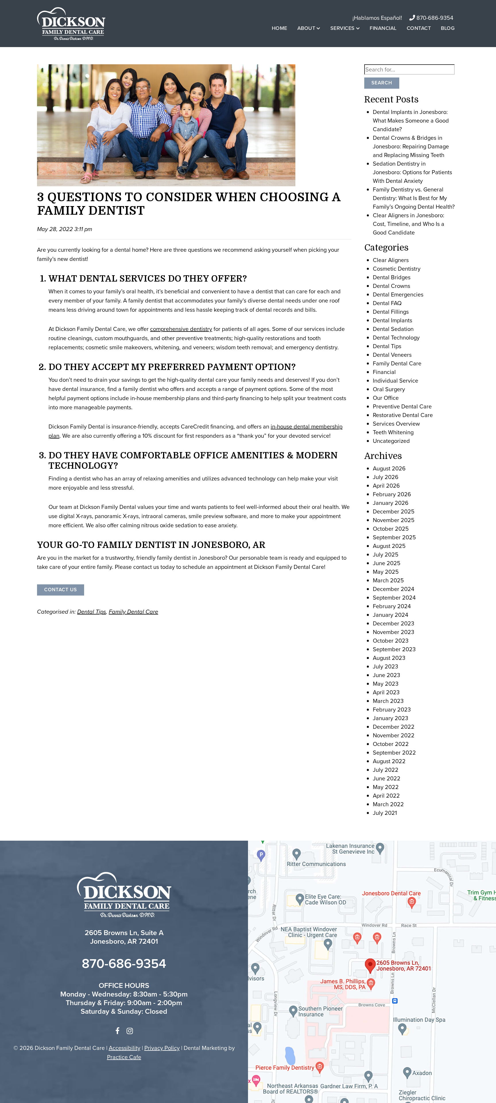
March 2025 (388, 580)
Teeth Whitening (393, 432)
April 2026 (386, 485)
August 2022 (389, 761)
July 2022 (385, 769)
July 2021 (385, 813)
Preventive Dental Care (402, 406)
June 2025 (386, 563)
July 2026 (385, 477)
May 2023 (385, 683)
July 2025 (385, 554)
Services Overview (396, 423)
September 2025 (394, 537)
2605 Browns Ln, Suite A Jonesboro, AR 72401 (124, 937)
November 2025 (393, 520)
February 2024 (392, 606)
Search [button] (381, 82)
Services (342, 28)
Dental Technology (396, 337)
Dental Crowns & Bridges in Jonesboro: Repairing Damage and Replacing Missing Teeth (411, 146)
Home (279, 28)
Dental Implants (392, 320)
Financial (383, 28)
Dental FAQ (387, 303)
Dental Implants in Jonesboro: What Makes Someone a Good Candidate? (411, 120)
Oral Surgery (389, 389)
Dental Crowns (391, 286)
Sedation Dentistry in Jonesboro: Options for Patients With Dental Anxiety (412, 172)
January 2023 (390, 718)
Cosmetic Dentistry (397, 268)
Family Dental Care (133, 611)
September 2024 (394, 597)
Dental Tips (91, 611)
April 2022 (386, 795)
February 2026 (392, 494)
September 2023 (394, 649)
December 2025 (393, 511)
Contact (419, 28)
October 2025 (391, 528)
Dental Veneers (392, 354)
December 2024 (393, 589)
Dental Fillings (391, 311)
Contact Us (60, 589)
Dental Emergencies (398, 294)
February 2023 (392, 709)
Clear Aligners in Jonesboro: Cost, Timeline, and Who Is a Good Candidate (408, 224)
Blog (448, 28)
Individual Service (395, 380)
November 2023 (393, 632)
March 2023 (388, 701)
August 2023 (389, 658)
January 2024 (390, 614)
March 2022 (388, 804)
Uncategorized (391, 441)
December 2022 (393, 726)
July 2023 (385, 666)
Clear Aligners (391, 260)
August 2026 (389, 468)
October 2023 (390, 640)
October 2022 (391, 744)
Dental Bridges (391, 277)
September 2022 (394, 752)
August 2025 (389, 546)
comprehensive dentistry (181, 329)
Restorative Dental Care (403, 415)
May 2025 (386, 571)
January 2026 (390, 503)
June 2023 (386, 675)
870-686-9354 (434, 17)
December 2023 (393, 623)
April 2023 (386, 692)
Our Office (386, 397)
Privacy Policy (162, 1048)
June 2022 (386, 778)
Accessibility (124, 1048)
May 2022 (386, 787)
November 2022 (393, 735)
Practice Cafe (124, 1057)
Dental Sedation (393, 329)
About (306, 28)
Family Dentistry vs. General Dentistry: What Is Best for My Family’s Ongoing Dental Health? (414, 198)
